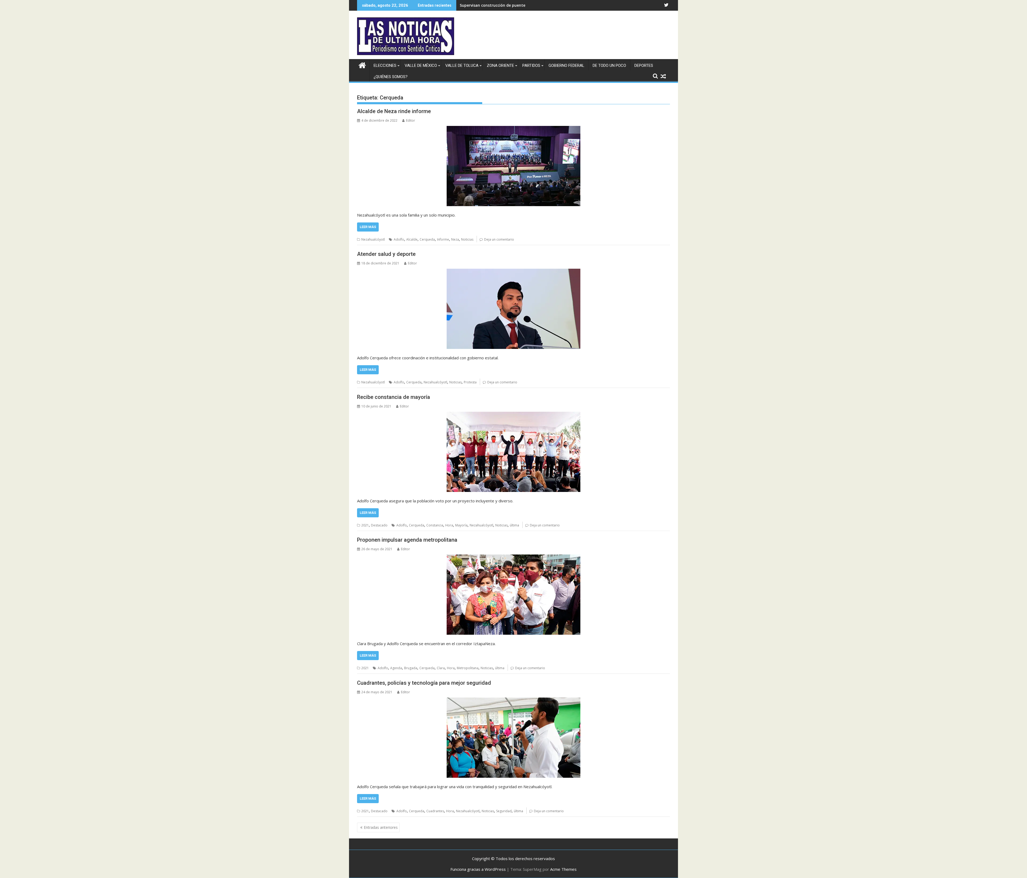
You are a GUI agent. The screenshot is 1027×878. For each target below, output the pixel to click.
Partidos (531, 65)
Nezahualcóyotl (373, 239)
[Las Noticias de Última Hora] (362, 64)
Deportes (643, 65)
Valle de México (421, 65)
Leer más (368, 227)
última (514, 525)
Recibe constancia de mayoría (393, 397)
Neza (455, 239)
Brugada (410, 668)
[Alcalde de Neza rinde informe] (513, 166)
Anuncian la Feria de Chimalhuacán (493, 5)
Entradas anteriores (381, 827)
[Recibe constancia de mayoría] (513, 452)
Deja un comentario (499, 239)
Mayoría (461, 525)
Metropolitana (467, 668)
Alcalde (411, 239)
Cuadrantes (435, 811)
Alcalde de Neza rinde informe (394, 111)
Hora (449, 525)
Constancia (434, 525)
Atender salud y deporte (386, 254)
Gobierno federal (566, 65)
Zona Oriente (500, 65)
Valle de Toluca (461, 65)
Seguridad (504, 811)
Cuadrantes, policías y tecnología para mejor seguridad (424, 683)
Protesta (470, 382)
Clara (441, 668)
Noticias (467, 239)
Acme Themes (563, 869)
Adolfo (399, 239)
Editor (410, 120)
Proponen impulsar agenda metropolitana (407, 540)
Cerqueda (427, 239)
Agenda (396, 668)
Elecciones (385, 65)
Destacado (379, 525)
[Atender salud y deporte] (513, 309)
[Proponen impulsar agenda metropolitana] (513, 594)
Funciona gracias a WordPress (478, 869)
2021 (365, 525)
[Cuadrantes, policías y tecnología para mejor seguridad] (513, 738)
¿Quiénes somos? (391, 76)
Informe (443, 239)
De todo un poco (609, 65)
